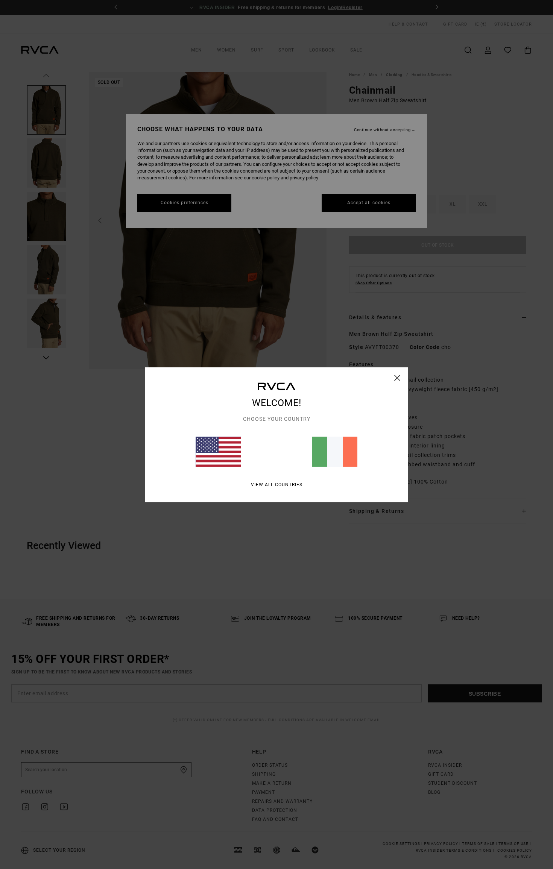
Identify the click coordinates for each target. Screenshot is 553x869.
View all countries (276, 484)
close (397, 378)
